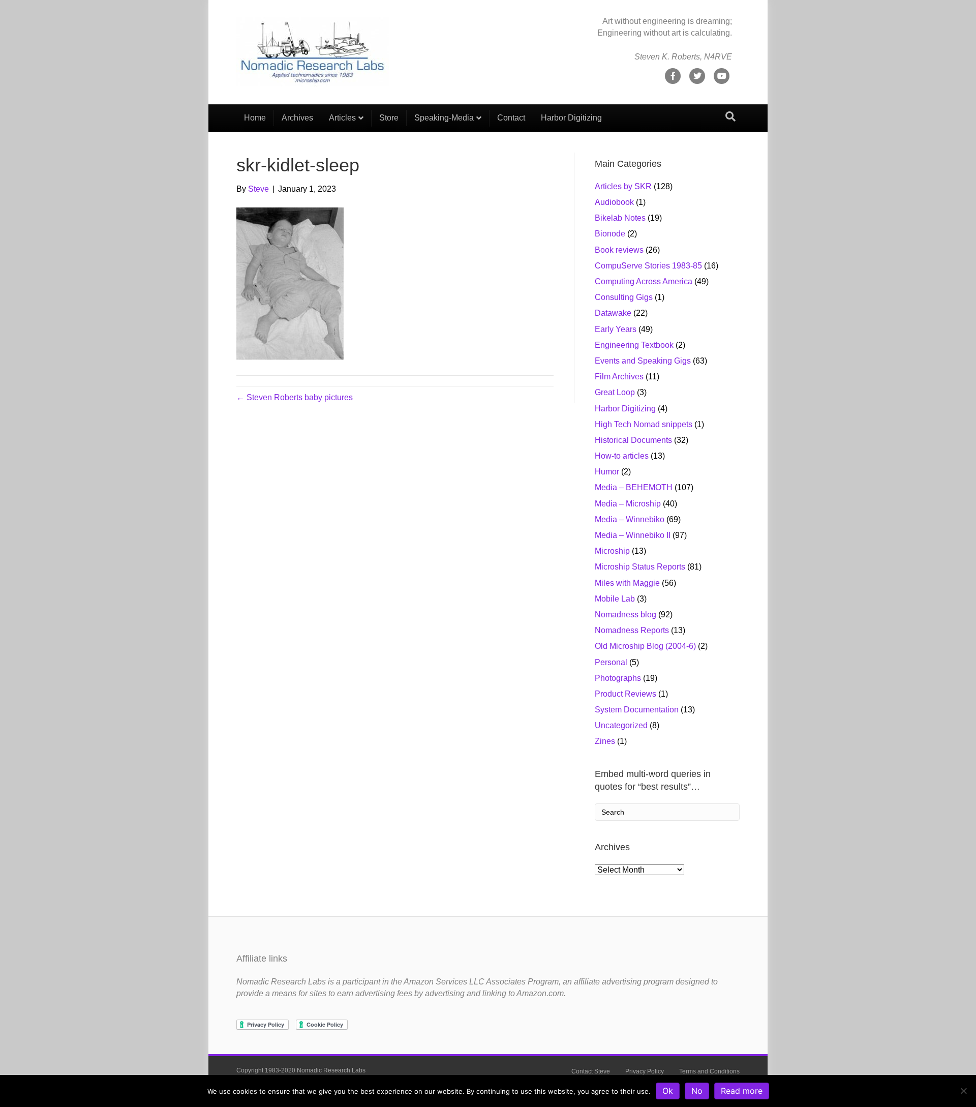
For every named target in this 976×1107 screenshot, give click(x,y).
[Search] (730, 116)
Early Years (615, 329)
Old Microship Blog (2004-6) (645, 646)
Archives (297, 117)
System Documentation (637, 709)
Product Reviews (625, 694)
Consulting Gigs (624, 297)
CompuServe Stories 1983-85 (648, 265)
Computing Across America (643, 281)
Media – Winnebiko (629, 519)
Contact (511, 117)
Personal (611, 662)
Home (255, 117)
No (697, 1091)
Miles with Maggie (627, 583)
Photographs (618, 678)
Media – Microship (628, 503)
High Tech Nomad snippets (643, 424)
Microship (612, 551)
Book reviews (619, 250)
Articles (342, 117)
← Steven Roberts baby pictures (294, 397)
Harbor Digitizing (571, 117)
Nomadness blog (625, 614)
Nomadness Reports (632, 630)
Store (389, 117)
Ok (667, 1091)
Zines (605, 741)
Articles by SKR (623, 186)
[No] (963, 1091)
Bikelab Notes (620, 218)
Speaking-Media (444, 117)
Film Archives (619, 376)
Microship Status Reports (640, 566)
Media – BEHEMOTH (634, 487)
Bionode (610, 233)
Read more (741, 1091)
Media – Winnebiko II (632, 535)
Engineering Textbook (634, 345)
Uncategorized (621, 725)
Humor (607, 471)
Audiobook (614, 202)
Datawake (613, 313)
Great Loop (615, 392)
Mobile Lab (615, 598)
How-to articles (622, 456)
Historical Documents (633, 440)
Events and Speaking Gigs (643, 360)
